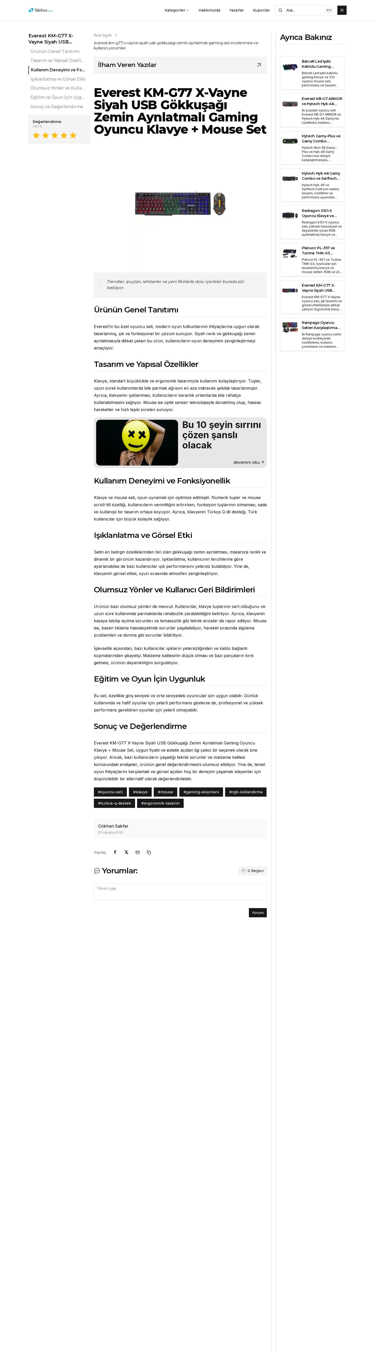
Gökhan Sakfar (113, 826)
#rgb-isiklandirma (245, 792)
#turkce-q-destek (114, 803)
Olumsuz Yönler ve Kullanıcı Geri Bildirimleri (58, 88)
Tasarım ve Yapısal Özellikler (58, 60)
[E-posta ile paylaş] (137, 852)
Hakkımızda (209, 10)
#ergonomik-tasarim (160, 803)
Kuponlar (261, 10)
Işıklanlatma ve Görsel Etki (57, 79)
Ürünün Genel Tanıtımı (55, 51)
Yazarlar (236, 10)
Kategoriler (175, 10)
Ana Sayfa (103, 35)
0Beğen (256, 870)
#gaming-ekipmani (201, 792)
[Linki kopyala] (148, 852)
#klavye (140, 792)
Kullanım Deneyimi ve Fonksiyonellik (58, 69)
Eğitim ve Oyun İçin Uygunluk (58, 97)
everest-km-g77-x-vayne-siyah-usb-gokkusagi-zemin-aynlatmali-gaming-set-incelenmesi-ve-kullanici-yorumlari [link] (176, 45)
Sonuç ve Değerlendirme (56, 106)
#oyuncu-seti (110, 792)
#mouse (165, 792)
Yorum (258, 912)
